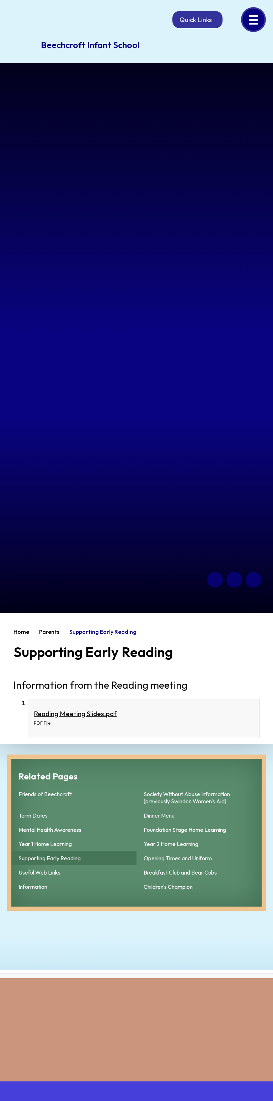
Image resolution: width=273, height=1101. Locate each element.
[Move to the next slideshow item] (234, 580)
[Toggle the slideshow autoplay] (253, 580)
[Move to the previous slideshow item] (215, 580)
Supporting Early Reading (102, 631)
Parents (49, 631)
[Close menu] (253, 19)
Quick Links (196, 20)
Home (21, 631)
